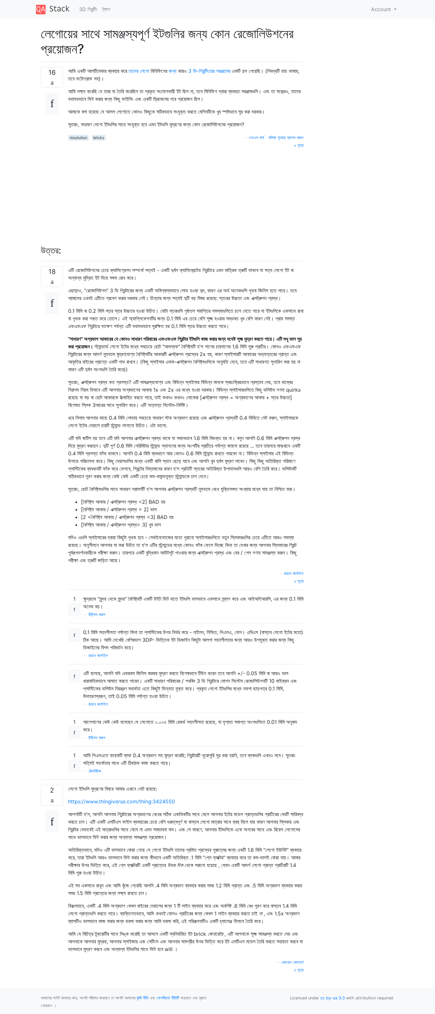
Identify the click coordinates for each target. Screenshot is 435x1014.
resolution (78, 137)
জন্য (172, 71)
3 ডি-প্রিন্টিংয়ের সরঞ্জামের (209, 71)
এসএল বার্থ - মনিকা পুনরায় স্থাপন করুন (276, 137)
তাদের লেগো (139, 71)
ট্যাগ (106, 9)
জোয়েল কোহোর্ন (292, 962)
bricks (98, 137)
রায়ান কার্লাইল (293, 573)
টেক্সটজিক (95, 771)
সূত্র (299, 145)
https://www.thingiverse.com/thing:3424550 (121, 801)
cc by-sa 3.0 (332, 998)
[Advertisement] (185, 193)
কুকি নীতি (142, 998)
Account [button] (382, 9)
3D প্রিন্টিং (88, 9)
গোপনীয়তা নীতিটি (167, 998)
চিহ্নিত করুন (97, 614)
